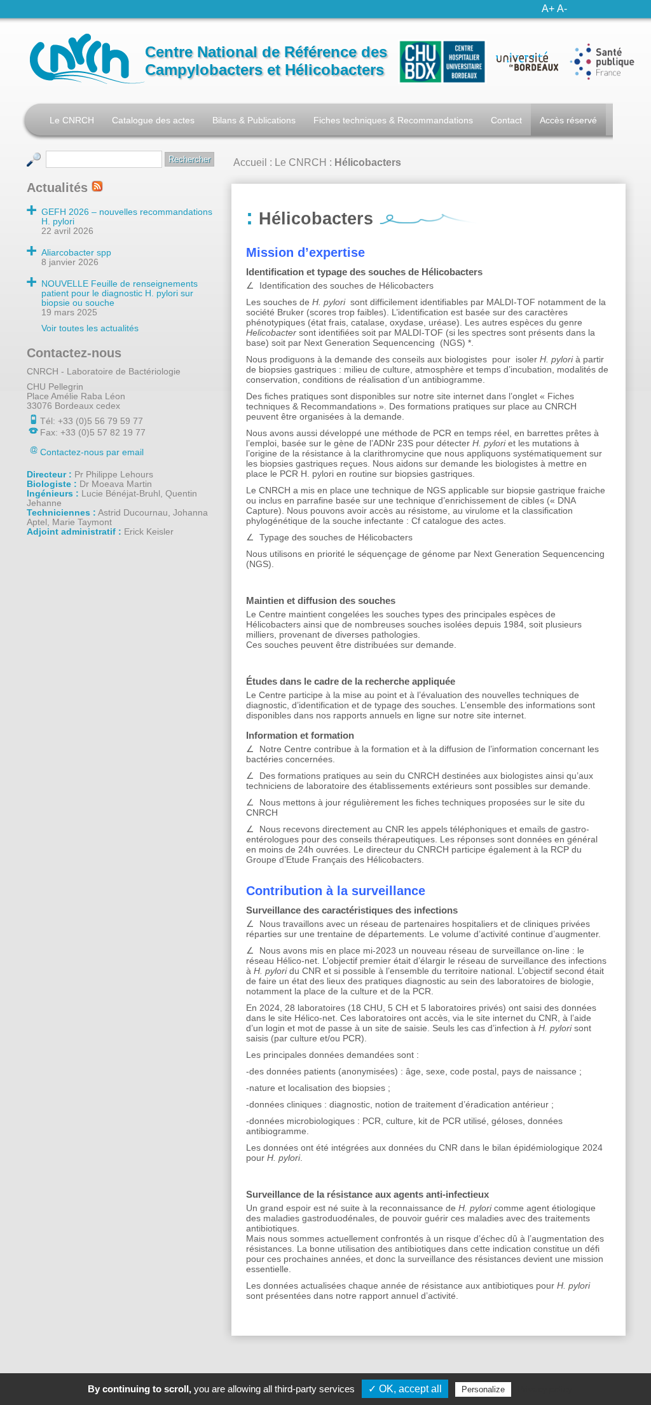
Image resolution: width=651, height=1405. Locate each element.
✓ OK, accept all (405, 1388)
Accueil (250, 162)
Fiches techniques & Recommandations (393, 120)
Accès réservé (568, 120)
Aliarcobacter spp (76, 252)
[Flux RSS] (97, 188)
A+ (548, 8)
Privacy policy (544, 1389)
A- (562, 8)
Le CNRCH (72, 120)
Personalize (483, 1389)
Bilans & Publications (254, 120)
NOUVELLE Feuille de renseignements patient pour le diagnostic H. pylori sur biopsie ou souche (119, 293)
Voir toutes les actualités (90, 328)
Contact (506, 120)
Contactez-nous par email (92, 452)
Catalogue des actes (153, 120)
